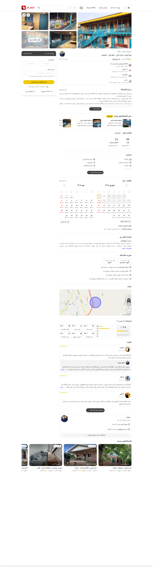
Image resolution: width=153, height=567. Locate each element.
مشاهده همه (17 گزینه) (97, 172)
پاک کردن (63, 222)
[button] (115, 8)
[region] (95, 302)
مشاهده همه (96, 109)
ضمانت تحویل (45, 91)
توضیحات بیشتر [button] (126, 248)
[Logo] (24, 8)
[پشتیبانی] (81, 7)
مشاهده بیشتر (33, 40)
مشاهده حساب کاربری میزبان (96, 435)
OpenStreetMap (126, 315)
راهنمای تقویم (124, 221)
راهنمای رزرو (29, 91)
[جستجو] (39, 7)
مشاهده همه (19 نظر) (96, 410)
